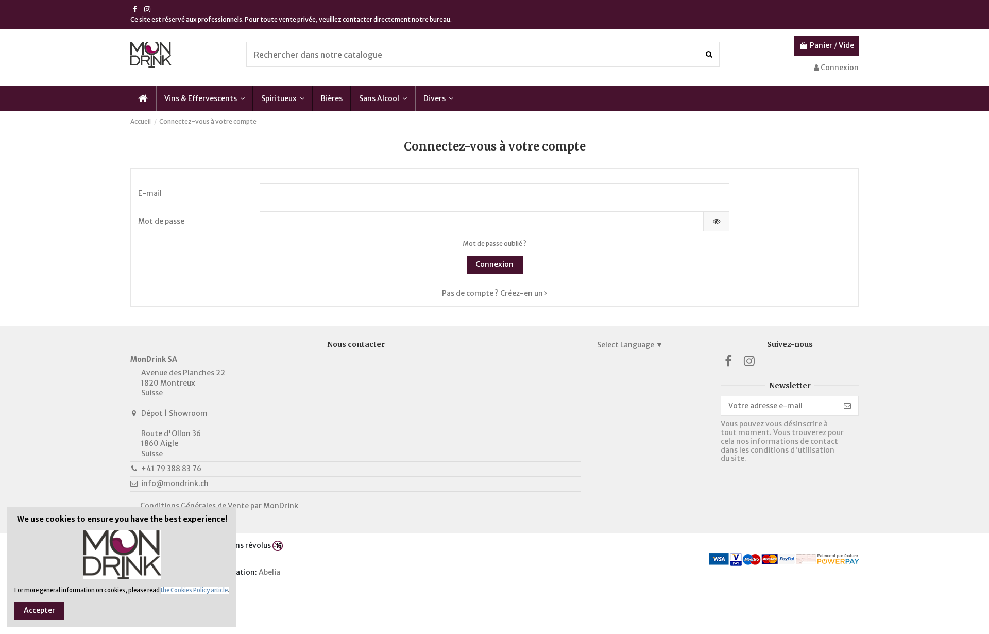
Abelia (270, 572)
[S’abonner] (847, 406)
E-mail (150, 193)
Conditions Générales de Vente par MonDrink (219, 505)
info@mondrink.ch (175, 483)
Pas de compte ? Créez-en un (493, 293)
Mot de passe (161, 221)
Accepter (39, 610)
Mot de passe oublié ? (494, 243)
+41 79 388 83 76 (171, 468)
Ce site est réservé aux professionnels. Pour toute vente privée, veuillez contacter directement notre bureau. (291, 19)
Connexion (494, 264)
